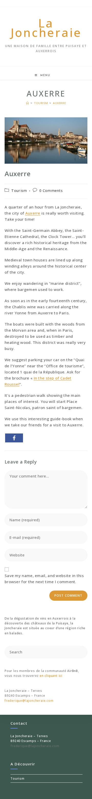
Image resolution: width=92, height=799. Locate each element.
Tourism (19, 190)
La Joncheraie (46, 27)
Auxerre (59, 103)
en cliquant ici (51, 676)
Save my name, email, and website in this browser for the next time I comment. (44, 578)
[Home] (27, 103)
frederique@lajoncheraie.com (29, 700)
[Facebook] (14, 437)
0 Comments (51, 190)
